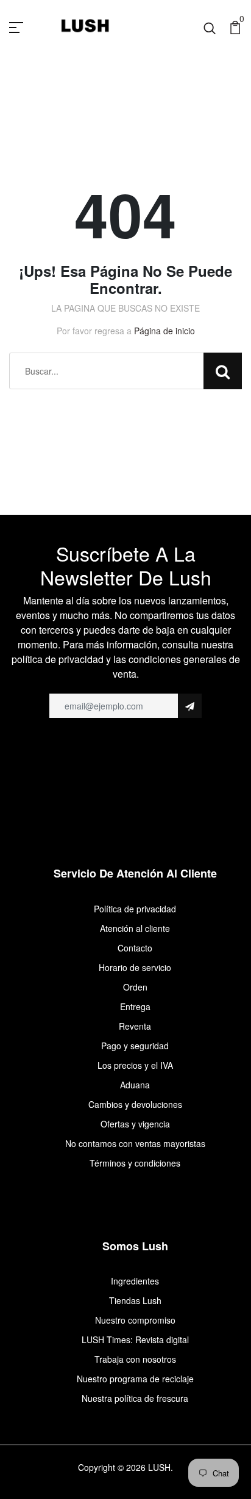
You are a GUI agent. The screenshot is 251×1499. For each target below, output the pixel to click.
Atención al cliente (135, 928)
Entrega (135, 1006)
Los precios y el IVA (135, 1065)
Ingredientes (135, 1281)
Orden (135, 987)
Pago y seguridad (135, 1045)
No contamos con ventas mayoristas (135, 1143)
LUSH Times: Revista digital (135, 1339)
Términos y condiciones (135, 1163)
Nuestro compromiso (135, 1320)
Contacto (135, 948)
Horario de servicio (135, 967)
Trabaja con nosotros (135, 1359)
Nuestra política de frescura (135, 1398)
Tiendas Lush (135, 1300)
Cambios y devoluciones (135, 1104)
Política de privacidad (135, 909)
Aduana (135, 1085)
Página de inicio (164, 330)
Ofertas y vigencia (135, 1124)
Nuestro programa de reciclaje (135, 1379)
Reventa (135, 1026)
